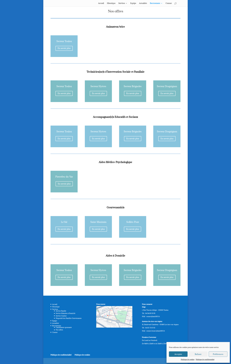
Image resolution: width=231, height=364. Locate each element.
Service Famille (61, 311)
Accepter (178, 354)
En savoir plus (64, 48)
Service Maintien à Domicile (65, 313)
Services (121, 3)
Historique (111, 3)
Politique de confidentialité (205, 359)
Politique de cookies (188, 359)
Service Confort (61, 316)
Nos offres (59, 330)
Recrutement (155, 3)
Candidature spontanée (64, 327)
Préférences (218, 354)
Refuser (198, 354)
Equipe (133, 3)
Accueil (101, 3)
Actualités (143, 3)
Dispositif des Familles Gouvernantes (69, 318)
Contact (169, 3)
